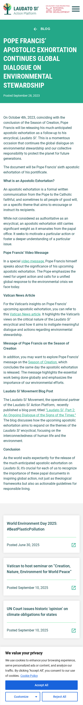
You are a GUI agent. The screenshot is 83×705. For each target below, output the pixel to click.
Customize (21, 696)
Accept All (41, 685)
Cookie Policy (29, 675)
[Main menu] (76, 9)
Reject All (59, 696)
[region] (41, 676)
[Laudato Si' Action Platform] (21, 9)
